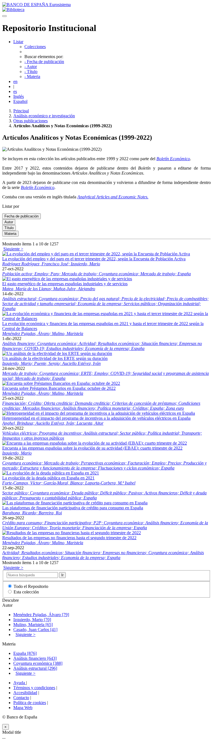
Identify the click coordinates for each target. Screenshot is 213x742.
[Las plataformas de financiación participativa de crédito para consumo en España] (75, 502)
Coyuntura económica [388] (37, 663)
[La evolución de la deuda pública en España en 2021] (50, 473)
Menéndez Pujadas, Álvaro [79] (41, 614)
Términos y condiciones (34, 687)
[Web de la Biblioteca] (13, 9)
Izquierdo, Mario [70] (32, 619)
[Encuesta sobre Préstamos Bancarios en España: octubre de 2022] (61, 383)
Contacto (21, 697)
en (15, 81)
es (15, 91)
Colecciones (35, 46)
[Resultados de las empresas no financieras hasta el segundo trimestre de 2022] (71, 532)
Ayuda (19, 682)
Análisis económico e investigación (44, 115)
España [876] (25, 653)
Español (20, 101)
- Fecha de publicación (44, 61)
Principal (21, 110)
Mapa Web (22, 707)
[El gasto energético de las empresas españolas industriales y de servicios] (67, 278)
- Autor (30, 66)
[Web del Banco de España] (36, 4)
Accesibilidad (25, 692)
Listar (18, 41)
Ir (62, 575)
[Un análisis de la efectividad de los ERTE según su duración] (57, 353)
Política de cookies (29, 702)
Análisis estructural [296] (35, 668)
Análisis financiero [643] (35, 658)
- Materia (32, 76)
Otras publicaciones (30, 120)
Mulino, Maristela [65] (33, 624)
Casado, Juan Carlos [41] (35, 629)
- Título (30, 71)
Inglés (18, 96)
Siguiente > (13, 249)
